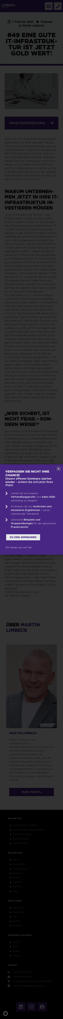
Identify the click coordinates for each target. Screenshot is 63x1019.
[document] (31, 509)
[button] (5, 1013)
